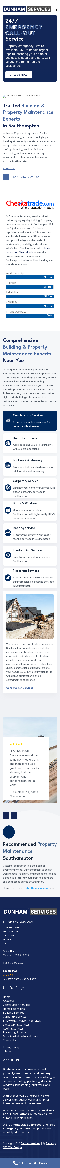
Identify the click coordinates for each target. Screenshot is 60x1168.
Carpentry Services (14, 1016)
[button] (14, 815)
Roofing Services (13, 1028)
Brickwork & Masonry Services (22, 1020)
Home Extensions (14, 1009)
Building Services (13, 1012)
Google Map (10, 970)
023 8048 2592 (15, 962)
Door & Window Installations (21, 1036)
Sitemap (8, 1051)
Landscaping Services (16, 1024)
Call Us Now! (19, 74)
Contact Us (10, 1040)
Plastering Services (15, 1032)
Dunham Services (30, 1143)
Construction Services (20, 687)
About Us (9, 168)
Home (6, 997)
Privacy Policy (11, 1047)
